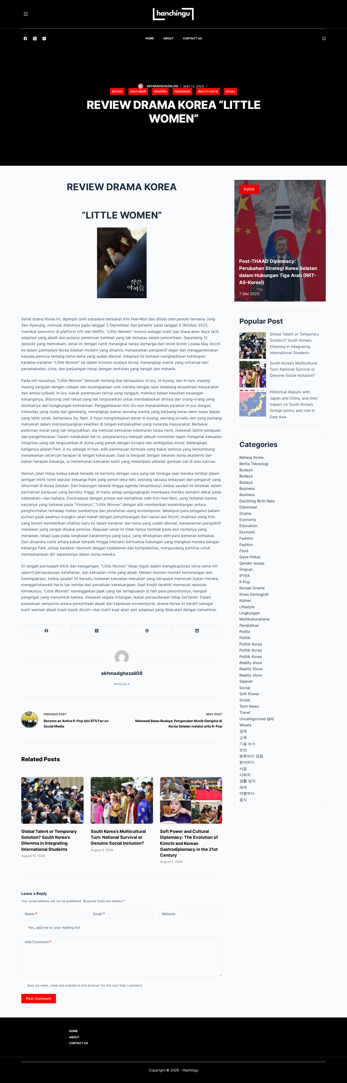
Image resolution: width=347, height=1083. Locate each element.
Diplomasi (248, 507)
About (168, 38)
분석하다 (246, 762)
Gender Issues (251, 563)
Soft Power (249, 693)
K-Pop (244, 581)
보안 (243, 750)
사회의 (245, 774)
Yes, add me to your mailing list (53, 927)
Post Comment (38, 998)
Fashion (246, 538)
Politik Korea (250, 644)
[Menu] (26, 14)
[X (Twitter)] (35, 38)
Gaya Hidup (138, 91)
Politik (244, 637)
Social (244, 687)
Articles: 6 (122, 684)
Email (99, 914)
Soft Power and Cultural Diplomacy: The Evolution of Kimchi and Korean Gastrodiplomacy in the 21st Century (189, 843)
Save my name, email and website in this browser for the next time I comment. (85, 985)
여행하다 (246, 793)
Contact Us (192, 38)
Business (247, 488)
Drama (245, 513)
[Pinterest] (147, 631)
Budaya (117, 91)
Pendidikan (182, 91)
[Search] (324, 38)
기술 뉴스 (247, 743)
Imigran (246, 569)
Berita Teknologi (253, 463)
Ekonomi (247, 532)
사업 (243, 768)
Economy (247, 519)
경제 (243, 731)
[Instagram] (44, 38)
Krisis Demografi (254, 594)
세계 (243, 787)
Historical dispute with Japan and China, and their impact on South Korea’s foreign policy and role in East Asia (294, 404)
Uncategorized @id (256, 718)
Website (168, 914)
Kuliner (245, 600)
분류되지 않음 (251, 756)
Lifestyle (246, 606)
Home (149, 38)
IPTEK (244, 575)
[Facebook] (25, 38)
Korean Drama (252, 588)
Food (243, 550)
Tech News (249, 706)
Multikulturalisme (254, 619)
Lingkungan (249, 613)
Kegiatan (160, 91)
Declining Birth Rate (257, 501)
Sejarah (246, 681)
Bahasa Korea (251, 457)
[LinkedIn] (197, 631)
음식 (243, 799)
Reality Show (208, 91)
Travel (244, 712)
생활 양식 (247, 780)
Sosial (230, 91)
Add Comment (38, 942)
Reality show (250, 662)
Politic (244, 631)
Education (248, 525)
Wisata (245, 725)
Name (31, 914)
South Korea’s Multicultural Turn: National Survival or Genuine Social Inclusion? (118, 837)
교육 (243, 737)
